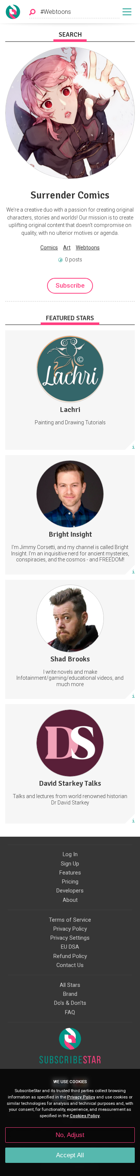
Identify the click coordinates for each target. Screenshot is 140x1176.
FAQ (70, 1012)
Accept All (70, 1155)
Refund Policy (70, 956)
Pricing (70, 881)
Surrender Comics (70, 195)
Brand (70, 994)
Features (70, 872)
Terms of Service (70, 919)
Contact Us (70, 965)
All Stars (70, 985)
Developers (70, 890)
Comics (49, 248)
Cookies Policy (85, 1115)
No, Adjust (70, 1135)
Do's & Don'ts (70, 1003)
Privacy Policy (70, 928)
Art (67, 248)
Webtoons (88, 248)
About (70, 900)
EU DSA (70, 946)
